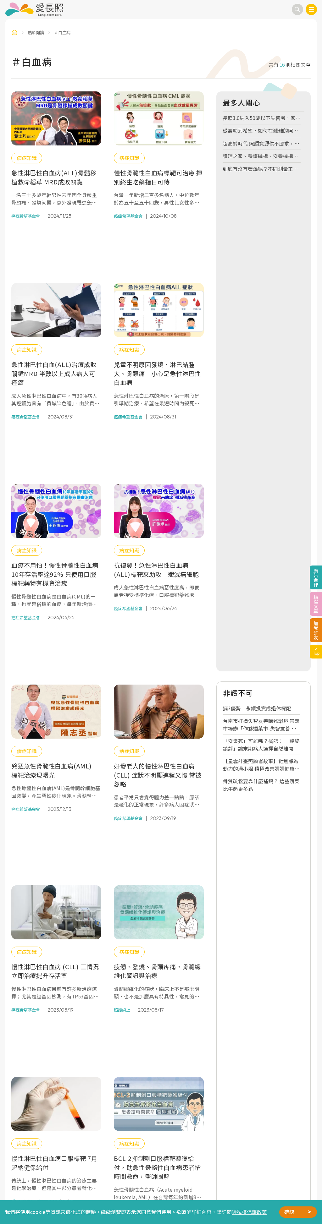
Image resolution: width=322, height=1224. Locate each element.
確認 (289, 1212)
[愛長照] (34, 9)
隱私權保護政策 (249, 1212)
